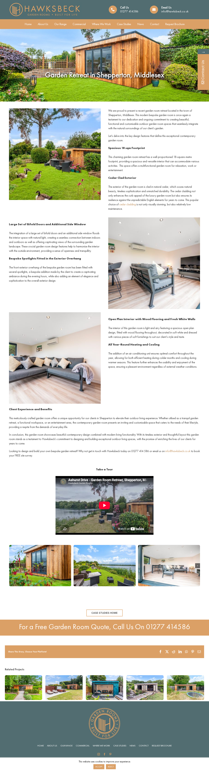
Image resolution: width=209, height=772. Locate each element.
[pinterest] (110, 754)
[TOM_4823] (169, 565)
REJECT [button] (111, 766)
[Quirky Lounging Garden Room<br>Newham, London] (104, 677)
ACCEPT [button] (98, 766)
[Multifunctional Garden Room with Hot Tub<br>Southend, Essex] (64, 677)
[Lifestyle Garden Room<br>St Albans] (185, 677)
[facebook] (104, 754)
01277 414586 (129, 11)
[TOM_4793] (40, 565)
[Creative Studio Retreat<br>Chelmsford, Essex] (23, 677)
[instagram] (98, 754)
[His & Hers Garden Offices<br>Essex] (145, 677)
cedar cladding (127, 204)
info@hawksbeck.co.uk (175, 11)
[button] (11, 565)
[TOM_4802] (104, 565)
